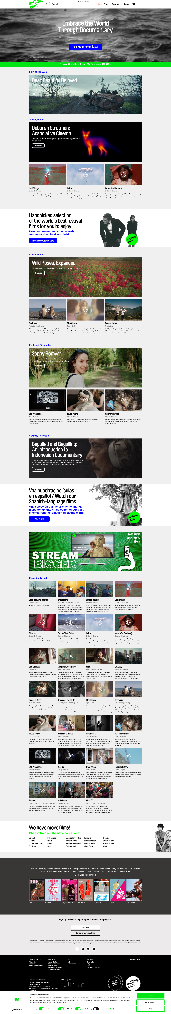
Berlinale (32, 838)
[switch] (61, 1008)
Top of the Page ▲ (135, 959)
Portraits (87, 838)
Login (127, 4)
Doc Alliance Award (36, 844)
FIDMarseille (97, 902)
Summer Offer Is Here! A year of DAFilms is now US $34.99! (85, 64)
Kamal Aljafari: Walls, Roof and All (38, 57)
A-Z (69, 962)
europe (87, 1)
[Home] (36, 4)
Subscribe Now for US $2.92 (43, 241)
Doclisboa (32, 846)
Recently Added (38, 578)
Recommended (89, 844)
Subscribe (90, 962)
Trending (106, 838)
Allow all (150, 996)
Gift (88, 965)
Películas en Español (73, 844)
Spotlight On (36, 119)
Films (106, 4)
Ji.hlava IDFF (113, 902)
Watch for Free (108, 844)
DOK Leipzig (52, 838)
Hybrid (50, 844)
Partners (32, 964)
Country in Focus (39, 435)
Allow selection (150, 1002)
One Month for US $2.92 (85, 46)
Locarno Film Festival (73, 838)
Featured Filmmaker (40, 345)
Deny (150, 1009)
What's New (52, 965)
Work (105, 846)
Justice (50, 846)
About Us (32, 962)
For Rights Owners (93, 967)
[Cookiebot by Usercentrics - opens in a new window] (16, 1010)
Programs (116, 4)
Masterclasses (71, 841)
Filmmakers (72, 964)
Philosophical (71, 846)
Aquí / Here (39, 519)
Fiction (50, 841)
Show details (107, 1009)
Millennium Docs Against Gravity (68, 903)
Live (99, 4)
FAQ (88, 964)
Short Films (88, 846)
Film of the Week (38, 72)
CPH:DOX (32, 841)
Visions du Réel (108, 841)
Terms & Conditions (36, 965)
